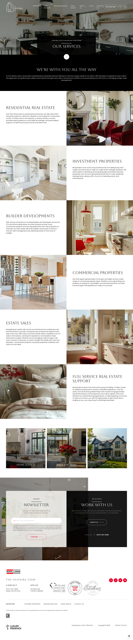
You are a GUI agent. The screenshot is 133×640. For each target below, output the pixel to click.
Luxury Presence (86, 625)
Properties (37, 6)
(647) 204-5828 (111, 7)
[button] (97, 522)
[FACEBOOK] (111, 580)
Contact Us (100, 7)
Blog (91, 6)
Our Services (47, 7)
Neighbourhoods (60, 6)
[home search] (120, 7)
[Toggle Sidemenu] (125, 7)
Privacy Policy (39, 530)
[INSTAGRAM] (116, 580)
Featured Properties (32, 604)
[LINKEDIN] (120, 580)
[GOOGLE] (125, 580)
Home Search (73, 7)
